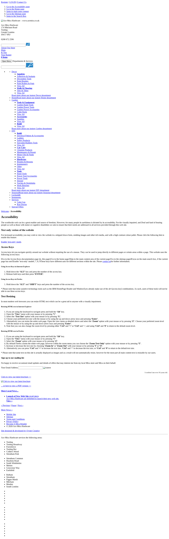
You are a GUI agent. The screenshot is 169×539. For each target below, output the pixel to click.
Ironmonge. (16, 197)
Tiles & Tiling (22, 90)
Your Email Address (9, 367)
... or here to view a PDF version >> (16, 386)
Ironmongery (22, 164)
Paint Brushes (22, 81)
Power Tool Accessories (27, 176)
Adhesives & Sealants (26, 76)
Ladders (20, 138)
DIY (13, 131)
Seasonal (15, 192)
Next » (20, 405)
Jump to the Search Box (16, 16)
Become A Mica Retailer (16, 424)
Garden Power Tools (25, 107)
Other (19, 166)
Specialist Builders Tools (27, 143)
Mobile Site (11, 414)
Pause (13, 405)
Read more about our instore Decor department (31, 95)
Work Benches (23, 185)
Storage (20, 181)
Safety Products (23, 140)
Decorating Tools (24, 79)
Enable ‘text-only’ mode (11, 242)
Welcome (5, 211)
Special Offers (18, 207)
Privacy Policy (12, 421)
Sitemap (9, 417)
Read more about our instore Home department (36, 98)
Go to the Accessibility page (18, 7)
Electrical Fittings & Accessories (30, 136)
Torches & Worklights (26, 183)
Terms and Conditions (15, 419)
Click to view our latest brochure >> (16, 377)
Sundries (20, 119)
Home (14, 98)
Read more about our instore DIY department (30, 190)
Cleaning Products (24, 150)
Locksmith (16, 195)
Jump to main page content (17, 11)
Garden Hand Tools (25, 105)
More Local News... (9, 391)
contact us (106, 261)
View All (20, 86)
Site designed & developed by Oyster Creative (20, 431)
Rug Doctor (22, 204)
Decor (14, 72)
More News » (7, 410)
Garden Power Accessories (28, 109)
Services (15, 200)
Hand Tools (22, 174)
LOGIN (12, 2)
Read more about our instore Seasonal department (39, 192)
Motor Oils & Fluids (25, 155)
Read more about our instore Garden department (32, 128)
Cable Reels (22, 112)
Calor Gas (21, 202)
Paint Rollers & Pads (25, 83)
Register (4, 2)
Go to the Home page (15, 9)
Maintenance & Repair (26, 152)
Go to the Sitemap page (16, 14)
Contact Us (21, 2)
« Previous (5, 405)
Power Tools (22, 178)
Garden (15, 100)
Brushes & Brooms (25, 162)
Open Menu (6, 61)
